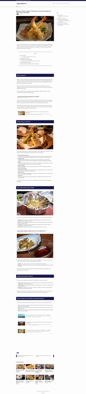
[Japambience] (21, 3)
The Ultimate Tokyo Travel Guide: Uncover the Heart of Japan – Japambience (38, 315)
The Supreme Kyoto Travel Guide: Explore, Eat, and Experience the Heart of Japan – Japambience (39, 323)
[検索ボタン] (69, 3)
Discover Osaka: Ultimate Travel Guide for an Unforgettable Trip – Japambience (38, 330)
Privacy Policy (46, 391)
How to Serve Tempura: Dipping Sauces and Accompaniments (31, 60)
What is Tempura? (23, 55)
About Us (39, 391)
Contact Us (42, 391)
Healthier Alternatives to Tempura (25, 62)
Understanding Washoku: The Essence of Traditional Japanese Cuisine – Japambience (37, 112)
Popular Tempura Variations (24, 58)
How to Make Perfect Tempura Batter (26, 59)
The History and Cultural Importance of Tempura (29, 56)
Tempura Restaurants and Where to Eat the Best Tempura (29, 63)
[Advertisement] (35, 343)
